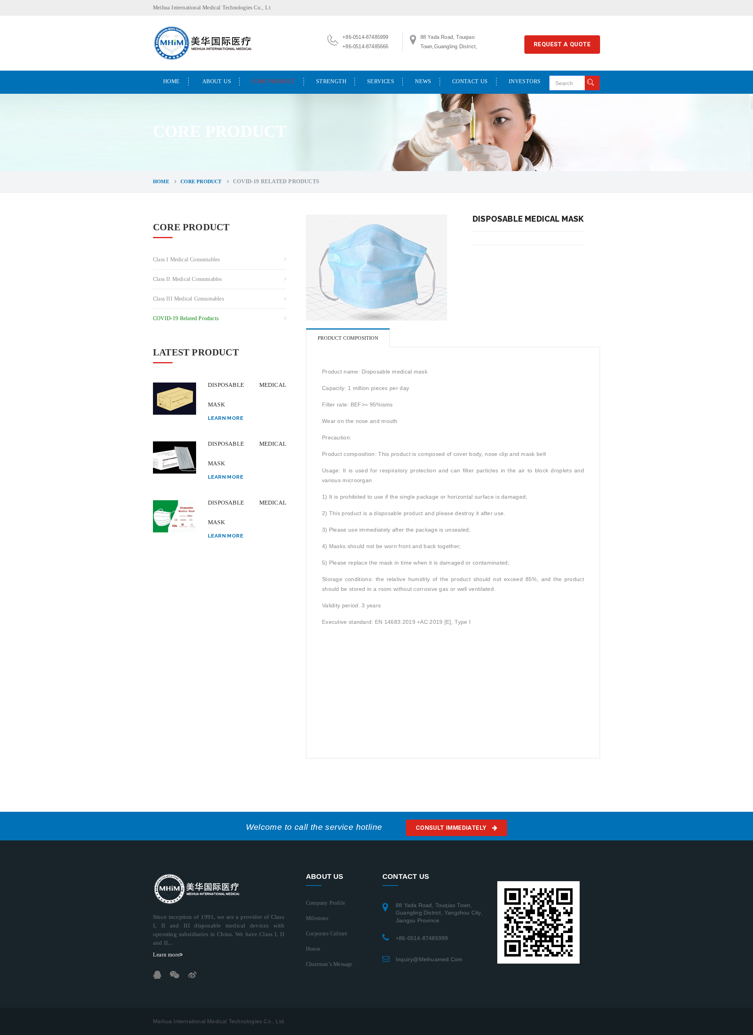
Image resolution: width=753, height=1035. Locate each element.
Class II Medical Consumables (187, 279)
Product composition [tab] (348, 338)
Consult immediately (452, 827)
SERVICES (380, 81)
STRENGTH (331, 81)
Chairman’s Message (329, 964)
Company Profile (325, 903)
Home (171, 81)
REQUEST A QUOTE (562, 44)
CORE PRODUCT (273, 81)
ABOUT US (216, 81)
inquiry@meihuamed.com (429, 959)
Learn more (225, 418)
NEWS (423, 81)
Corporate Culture (326, 934)
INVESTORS (525, 81)
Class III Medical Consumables (188, 299)
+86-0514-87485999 (422, 938)
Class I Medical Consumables (186, 259)
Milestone (317, 918)
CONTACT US (470, 81)
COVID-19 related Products (185, 318)
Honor (313, 949)
